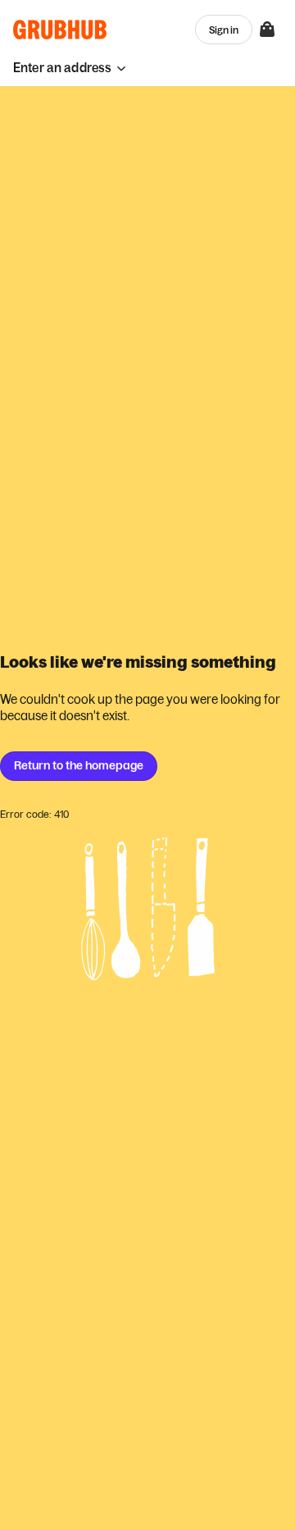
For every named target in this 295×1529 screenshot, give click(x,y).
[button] (69, 67)
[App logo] (60, 29)
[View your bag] (267, 29)
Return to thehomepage (78, 765)
